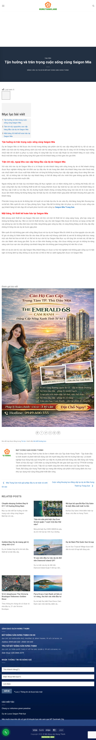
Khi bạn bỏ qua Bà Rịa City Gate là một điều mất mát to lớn (80, 504)
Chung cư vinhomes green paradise (16, 708)
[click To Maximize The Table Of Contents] (6, 95)
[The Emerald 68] (48, 357)
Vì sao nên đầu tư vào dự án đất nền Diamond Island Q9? (48, 559)
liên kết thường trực (39, 441)
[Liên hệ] (5, 732)
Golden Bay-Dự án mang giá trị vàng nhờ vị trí (15, 543)
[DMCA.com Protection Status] (48, 737)
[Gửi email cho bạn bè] (50, 433)
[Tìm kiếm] (93, 6)
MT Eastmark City (57, 719)
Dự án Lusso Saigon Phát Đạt (14, 714)
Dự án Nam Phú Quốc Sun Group (80, 542)
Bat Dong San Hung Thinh (58, 70)
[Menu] (3, 6)
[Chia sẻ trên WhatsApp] (37, 433)
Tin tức (48, 58)
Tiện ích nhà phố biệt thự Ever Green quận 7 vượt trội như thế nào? (47, 522)
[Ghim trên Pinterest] (54, 433)
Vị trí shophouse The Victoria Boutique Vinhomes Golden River (15, 596)
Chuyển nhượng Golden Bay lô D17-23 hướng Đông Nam (15, 504)
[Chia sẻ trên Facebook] (42, 433)
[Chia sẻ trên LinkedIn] (59, 433)
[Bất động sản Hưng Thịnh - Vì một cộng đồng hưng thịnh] (48, 6)
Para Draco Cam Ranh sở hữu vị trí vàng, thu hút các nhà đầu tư (48, 595)
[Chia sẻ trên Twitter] (46, 433)
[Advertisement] (48, 29)
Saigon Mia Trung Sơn (64, 207)
